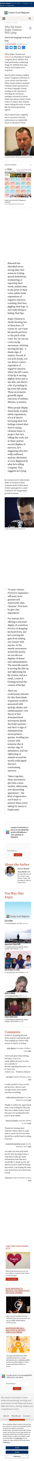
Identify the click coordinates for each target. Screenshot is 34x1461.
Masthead (16, 1415)
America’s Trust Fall (12, 944)
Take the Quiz (12, 1279)
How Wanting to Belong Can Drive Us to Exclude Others (18, 1290)
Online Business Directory (15, 1097)
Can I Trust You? (11, 1017)
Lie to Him (9, 920)
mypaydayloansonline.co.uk (15, 1144)
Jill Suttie (11, 972)
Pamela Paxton (12, 947)
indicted (8, 57)
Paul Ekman (11, 1019)
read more (8, 1178)
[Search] (30, 18)
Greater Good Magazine (17, 12)
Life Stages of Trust (12, 969)
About (6, 1415)
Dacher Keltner (12, 996)
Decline (17, 1452)
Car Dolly (9, 1077)
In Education (10, 5)
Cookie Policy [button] (18, 1438)
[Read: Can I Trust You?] (18, 1006)
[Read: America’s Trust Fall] (18, 934)
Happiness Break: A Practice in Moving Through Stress (16, 1330)
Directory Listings (12, 1120)
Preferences (17, 1456)
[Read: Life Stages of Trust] (18, 959)
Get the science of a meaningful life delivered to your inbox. (19, 1376)
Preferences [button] (6, 1442)
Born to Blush (10, 993)
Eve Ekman (19, 1019)
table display (11, 1048)
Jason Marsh (11, 44)
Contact (27, 1415)
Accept (17, 1447)
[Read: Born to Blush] (18, 983)
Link (29, 1051)
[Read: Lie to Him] (18, 910)
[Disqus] (18, 1207)
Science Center (16, 3)
